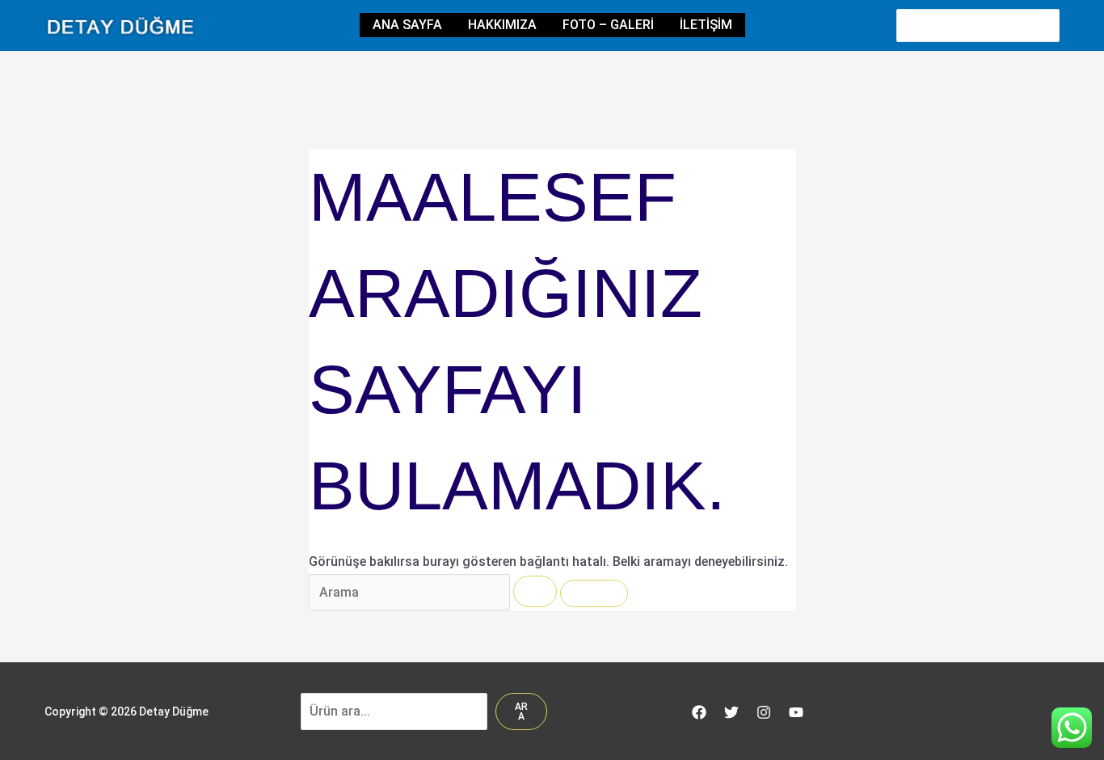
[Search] (1048, 25)
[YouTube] (796, 712)
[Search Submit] (535, 591)
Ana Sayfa (407, 24)
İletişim (706, 24)
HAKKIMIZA (502, 24)
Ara (521, 711)
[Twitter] (731, 712)
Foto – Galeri (608, 24)
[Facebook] (699, 712)
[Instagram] (763, 712)
